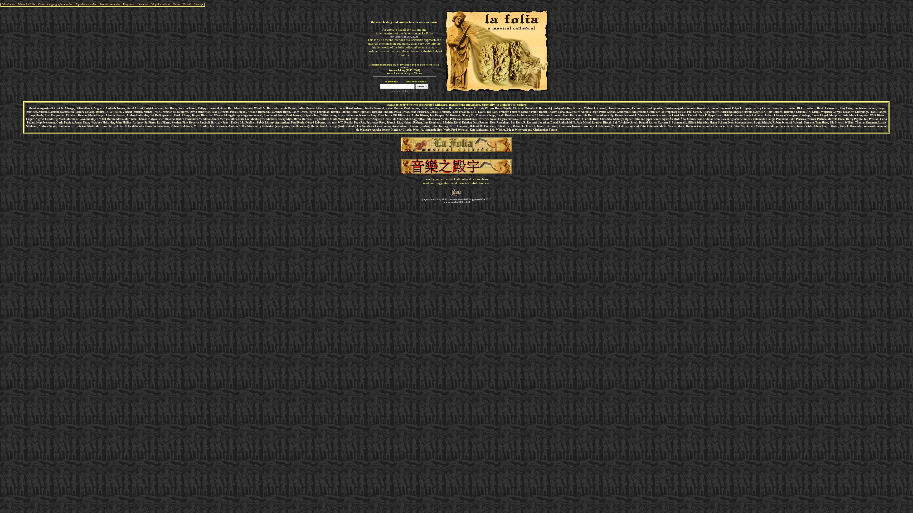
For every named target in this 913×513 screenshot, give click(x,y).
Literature (142, 4)
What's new (8, 4)
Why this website (160, 4)
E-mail (187, 4)
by (411, 91)
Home (176, 4)
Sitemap (198, 4)
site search (397, 91)
